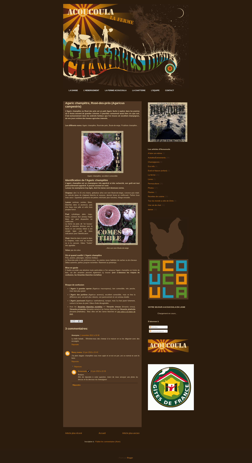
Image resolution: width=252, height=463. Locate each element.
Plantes (151, 192)
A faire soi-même (155, 153)
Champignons (153, 162)
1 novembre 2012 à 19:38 (89, 335)
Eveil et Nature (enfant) (157, 171)
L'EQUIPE (155, 90)
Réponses (78, 367)
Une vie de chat (154, 205)
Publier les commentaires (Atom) (107, 442)
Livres (150, 179)
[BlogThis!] (74, 321)
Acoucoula (82, 371)
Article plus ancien (131, 433)
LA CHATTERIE (138, 90)
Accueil (102, 433)
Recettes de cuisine (156, 196)
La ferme (151, 175)
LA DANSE (73, 90)
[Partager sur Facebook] (79, 321)
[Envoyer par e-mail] (71, 321)
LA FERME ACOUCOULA (116, 90)
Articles (154, 327)
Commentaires (157, 331)
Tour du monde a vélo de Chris (161, 201)
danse (150, 209)
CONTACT (169, 90)
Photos (151, 188)
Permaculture (153, 183)
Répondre (75, 345)
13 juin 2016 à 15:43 (90, 352)
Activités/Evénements (157, 158)
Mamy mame (77, 352)
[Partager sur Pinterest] (81, 321)
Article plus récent (73, 433)
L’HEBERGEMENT (91, 90)
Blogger (130, 458)
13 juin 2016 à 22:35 (98, 371)
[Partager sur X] (76, 321)
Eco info (151, 166)
